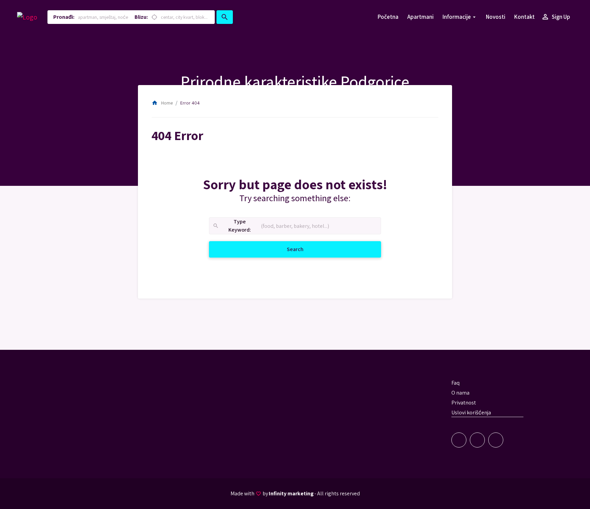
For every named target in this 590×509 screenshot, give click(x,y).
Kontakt (524, 16)
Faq (455, 382)
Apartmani (420, 16)
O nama (460, 392)
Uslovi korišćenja (471, 412)
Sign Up (555, 17)
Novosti (495, 16)
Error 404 (190, 103)
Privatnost (463, 402)
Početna (388, 16)
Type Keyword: (231, 226)
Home (162, 103)
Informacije (456, 16)
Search (303, 249)
